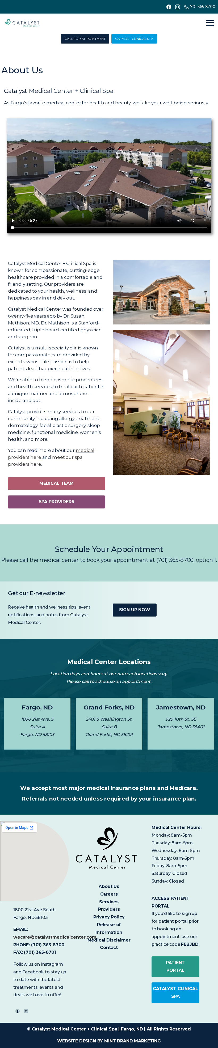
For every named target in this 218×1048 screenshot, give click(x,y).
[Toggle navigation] (210, 22)
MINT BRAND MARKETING (132, 1040)
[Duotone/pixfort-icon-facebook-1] (17, 1011)
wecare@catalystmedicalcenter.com (55, 937)
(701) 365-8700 (47, 944)
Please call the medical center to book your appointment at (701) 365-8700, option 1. (109, 560)
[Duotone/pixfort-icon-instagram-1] (26, 1011)
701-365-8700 (202, 6)
